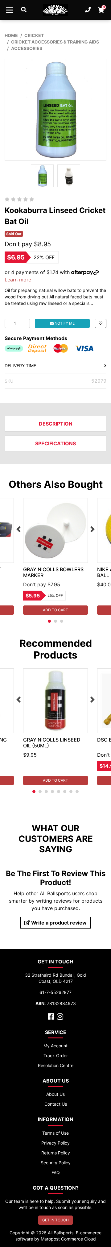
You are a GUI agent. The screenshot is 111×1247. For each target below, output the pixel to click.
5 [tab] (58, 791)
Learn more (18, 279)
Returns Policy (55, 1152)
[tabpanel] (55, 556)
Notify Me (64, 323)
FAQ (55, 1172)
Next (92, 529)
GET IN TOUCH (55, 1220)
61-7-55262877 (55, 992)
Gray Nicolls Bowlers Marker (53, 572)
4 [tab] (52, 791)
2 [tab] (55, 621)
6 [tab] (64, 791)
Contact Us (55, 1104)
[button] (100, 323)
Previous (18, 529)
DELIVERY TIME (20, 365)
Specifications (55, 443)
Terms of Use (55, 1133)
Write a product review (58, 923)
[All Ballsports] (55, 10)
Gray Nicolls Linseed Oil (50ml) (51, 743)
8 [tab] (77, 791)
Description (55, 424)
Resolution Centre (55, 1065)
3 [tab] (61, 621)
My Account (55, 1045)
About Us (55, 1094)
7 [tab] (70, 791)
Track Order (55, 1055)
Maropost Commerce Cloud (68, 1238)
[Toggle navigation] (9, 10)
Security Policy (56, 1162)
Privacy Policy (55, 1142)
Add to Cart (55, 610)
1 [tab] (49, 621)
